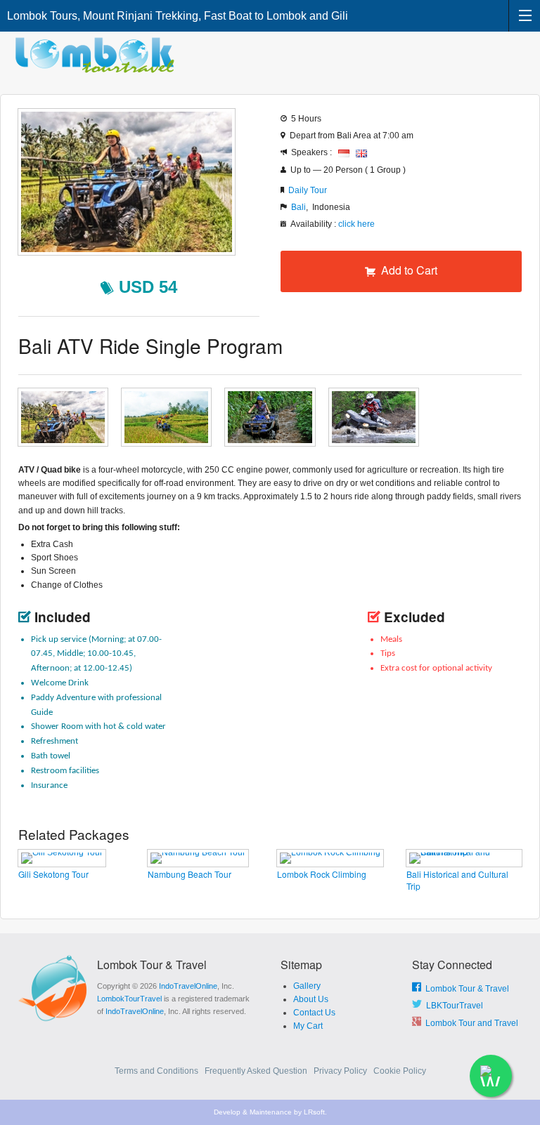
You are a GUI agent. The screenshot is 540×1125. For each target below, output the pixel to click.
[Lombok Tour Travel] (98, 55)
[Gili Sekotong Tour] (61, 858)
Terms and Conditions (157, 1071)
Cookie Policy (399, 1071)
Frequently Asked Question (257, 1071)
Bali (298, 207)
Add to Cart (406, 270)
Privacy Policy (341, 1071)
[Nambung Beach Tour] (198, 858)
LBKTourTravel (452, 1006)
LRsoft (314, 1112)
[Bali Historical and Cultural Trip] (464, 858)
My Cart (308, 1026)
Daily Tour (307, 190)
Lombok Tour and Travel (469, 1023)
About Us (310, 999)
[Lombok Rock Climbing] (330, 858)
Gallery (307, 986)
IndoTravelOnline (188, 986)
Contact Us (314, 1013)
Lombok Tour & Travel (465, 989)
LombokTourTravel (129, 998)
